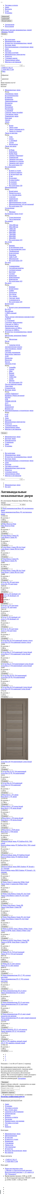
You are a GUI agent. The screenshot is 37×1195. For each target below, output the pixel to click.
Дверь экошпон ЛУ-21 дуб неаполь (13, 1031)
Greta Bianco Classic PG (9, 537)
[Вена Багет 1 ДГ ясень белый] (12, 806)
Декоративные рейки (12, 60)
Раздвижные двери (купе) (14, 214)
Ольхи (11, 139)
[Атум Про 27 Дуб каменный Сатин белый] (16, 652)
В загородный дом (15, 174)
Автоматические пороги (13, 347)
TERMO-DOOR (10, 401)
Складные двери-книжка (13, 322)
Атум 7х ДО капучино (9, 631)
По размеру (9, 221)
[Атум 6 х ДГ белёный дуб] (10, 594)
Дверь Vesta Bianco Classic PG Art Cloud (14, 919)
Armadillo (12, 367)
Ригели (7, 362)
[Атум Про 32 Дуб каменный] (11, 783)
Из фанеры (9, 97)
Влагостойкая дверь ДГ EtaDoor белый (14, 857)
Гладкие (12, 274)
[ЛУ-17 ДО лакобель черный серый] (14, 1041)
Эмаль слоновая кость (16, 129)
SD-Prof (7, 397)
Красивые (12, 255)
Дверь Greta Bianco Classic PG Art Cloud (15, 895)
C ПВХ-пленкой (10, 313)
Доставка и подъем (11, 52)
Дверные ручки (10, 364)
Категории (4, 1130)
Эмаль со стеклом (15, 131)
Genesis (11, 369)
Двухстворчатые (15, 219)
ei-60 (6, 416)
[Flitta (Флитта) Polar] (8, 524)
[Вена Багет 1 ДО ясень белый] (12, 818)
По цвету (8, 283)
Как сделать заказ (11, 1110)
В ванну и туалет (15, 170)
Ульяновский (13, 157)
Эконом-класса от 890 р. (13, 328)
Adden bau (12, 377)
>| (5, 1060)
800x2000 (12, 236)
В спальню (13, 182)
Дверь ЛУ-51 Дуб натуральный (12, 954)
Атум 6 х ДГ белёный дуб (10, 596)
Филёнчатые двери (11, 326)
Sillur (11, 371)
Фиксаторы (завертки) (13, 354)
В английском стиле (16, 247)
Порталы (8, 51)
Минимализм (13, 259)
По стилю (8, 242)
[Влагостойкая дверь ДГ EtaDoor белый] (15, 855)
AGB (7, 356)
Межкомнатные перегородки (15, 54)
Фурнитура (9, 1149)
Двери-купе (9, 1145)
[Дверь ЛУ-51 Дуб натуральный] (12, 952)
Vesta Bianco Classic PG (9, 561)
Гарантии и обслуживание (14, 1112)
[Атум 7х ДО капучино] (9, 629)
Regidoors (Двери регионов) (14, 395)
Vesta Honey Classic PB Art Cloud (12, 572)
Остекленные (9, 208)
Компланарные (14, 277)
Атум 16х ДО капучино (9, 584)
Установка (8, 13)
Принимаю (5, 1082)
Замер (7, 7)
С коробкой (9, 110)
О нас (7, 11)
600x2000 (12, 232)
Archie (11, 379)
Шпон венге (13, 200)
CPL (6, 315)
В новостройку (14, 180)
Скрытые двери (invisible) (14, 112)
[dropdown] (1, 2)
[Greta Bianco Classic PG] (10, 535)
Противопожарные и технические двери (19, 47)
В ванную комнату (15, 172)
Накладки (8, 360)
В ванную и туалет (11, 1139)
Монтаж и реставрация (13, 62)
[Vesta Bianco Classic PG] (10, 559)
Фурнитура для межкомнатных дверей (18, 43)
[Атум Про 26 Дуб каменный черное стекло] (17, 640)
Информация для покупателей (11, 1100)
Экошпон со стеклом (16, 161)
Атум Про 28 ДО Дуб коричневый (13, 677)
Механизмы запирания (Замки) (16, 335)
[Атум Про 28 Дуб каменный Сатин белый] (16, 687)
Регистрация (9, 26)
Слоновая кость (14, 300)
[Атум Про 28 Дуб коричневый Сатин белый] (14, 760)
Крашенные (9, 99)
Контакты (8, 9)
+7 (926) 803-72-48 (7, 69)
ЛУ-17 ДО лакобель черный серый (13, 1043)
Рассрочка (8, 1119)
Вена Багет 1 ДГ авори (9, 796)
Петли (7, 341)
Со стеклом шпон (15, 195)
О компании (9, 442)
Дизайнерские (14, 251)
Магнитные (13, 339)
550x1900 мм (13, 225)
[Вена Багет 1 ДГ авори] (9, 795)
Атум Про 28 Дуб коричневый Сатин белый (16, 761)
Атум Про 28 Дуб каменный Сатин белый (15, 689)
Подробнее (22, 1078)
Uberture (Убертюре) (16, 155)
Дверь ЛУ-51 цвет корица (10, 965)
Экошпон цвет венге (16, 163)
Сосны (11, 142)
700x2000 (12, 234)
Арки (7, 49)
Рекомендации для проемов (14, 1121)
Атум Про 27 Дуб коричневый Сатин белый (16, 666)
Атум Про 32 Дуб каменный (11, 785)
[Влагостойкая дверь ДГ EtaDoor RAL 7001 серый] (18, 843)
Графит (11, 290)
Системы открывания (12, 352)
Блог (6, 1125)
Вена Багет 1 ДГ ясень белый (11, 808)
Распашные (9, 107)
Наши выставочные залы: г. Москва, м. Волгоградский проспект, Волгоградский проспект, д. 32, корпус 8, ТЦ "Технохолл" (19, 1171)
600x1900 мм (13, 227)
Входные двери (10, 45)
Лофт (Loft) (13, 257)
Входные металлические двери (16, 1150)
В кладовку (13, 178)
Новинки (8, 105)
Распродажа (9, 109)
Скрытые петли (14, 345)
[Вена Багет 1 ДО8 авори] (10, 830)
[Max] (3, 71)
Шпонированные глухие (17, 202)
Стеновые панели (11, 58)
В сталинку (13, 184)
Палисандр (13, 292)
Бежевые (12, 287)
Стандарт (12, 197)
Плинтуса (8, 56)
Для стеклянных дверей (13, 349)
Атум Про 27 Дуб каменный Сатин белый (15, 654)
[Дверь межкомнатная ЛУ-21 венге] (13, 991)
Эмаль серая (13, 127)
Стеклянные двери (11, 114)
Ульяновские (13, 199)
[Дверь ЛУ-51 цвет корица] (10, 964)
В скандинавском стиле (17, 249)
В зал (11, 176)
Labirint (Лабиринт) (11, 394)
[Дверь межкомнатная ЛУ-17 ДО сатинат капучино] (18, 977)
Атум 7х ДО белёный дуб (10, 619)
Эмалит (7, 120)
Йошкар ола (9, 409)
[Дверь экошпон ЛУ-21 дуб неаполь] (14, 1029)
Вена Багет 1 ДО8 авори (9, 831)
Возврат (8, 1115)
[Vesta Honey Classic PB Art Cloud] (13, 570)
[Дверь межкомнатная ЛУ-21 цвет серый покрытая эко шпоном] (18, 1016)
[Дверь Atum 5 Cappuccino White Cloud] (15, 882)
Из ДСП (8, 309)
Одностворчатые (15, 217)
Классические (14, 253)
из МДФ (8, 319)
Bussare (11, 373)
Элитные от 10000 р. (12, 330)
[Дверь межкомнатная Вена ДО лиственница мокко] (18, 510)
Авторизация (9, 24)
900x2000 (12, 238)
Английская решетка (16, 268)
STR (6, 399)
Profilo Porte (13, 154)
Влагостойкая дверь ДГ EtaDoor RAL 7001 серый (18, 845)
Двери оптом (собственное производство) (19, 317)
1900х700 (12, 229)
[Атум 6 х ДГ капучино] (9, 605)
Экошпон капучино (16, 159)
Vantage (11, 375)
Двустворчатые (10, 1147)
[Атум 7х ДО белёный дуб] (10, 617)
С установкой (9, 320)
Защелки (8, 350)
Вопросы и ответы (11, 1117)
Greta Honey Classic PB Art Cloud (12, 549)
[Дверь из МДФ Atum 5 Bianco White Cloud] (16, 929)
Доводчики (9, 386)
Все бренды (9, 1152)
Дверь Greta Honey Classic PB (11, 907)
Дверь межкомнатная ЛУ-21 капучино (14, 1004)
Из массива (9, 1137)
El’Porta (11, 150)
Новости (8, 1127)
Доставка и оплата (11, 5)
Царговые (8, 118)
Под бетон (12, 294)
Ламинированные (11, 101)
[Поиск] (24, 479)
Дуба (11, 137)
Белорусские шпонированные (19, 307)
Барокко (12, 245)
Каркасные (13, 275)
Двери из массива (11, 133)
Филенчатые (13, 144)
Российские (9, 311)
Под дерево (13, 296)
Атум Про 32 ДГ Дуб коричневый (13, 773)
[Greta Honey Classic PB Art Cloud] (13, 547)
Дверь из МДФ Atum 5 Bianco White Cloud (15, 930)
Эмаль (7, 122)
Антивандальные (15, 270)
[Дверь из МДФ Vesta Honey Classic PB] (15, 940)
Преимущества (10, 1113)
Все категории (10, 39)
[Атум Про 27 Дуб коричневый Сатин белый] (17, 664)
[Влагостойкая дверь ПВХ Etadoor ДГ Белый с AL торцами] (18, 868)
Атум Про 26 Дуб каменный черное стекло (16, 642)
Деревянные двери (11, 94)
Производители (10, 440)
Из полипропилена (11, 95)
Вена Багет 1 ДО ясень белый (11, 820)
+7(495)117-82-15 (7, 68)
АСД (6, 403)
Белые (11, 125)
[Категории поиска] (1, 36)
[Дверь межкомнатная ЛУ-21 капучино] (15, 1002)
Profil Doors (13, 152)
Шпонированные (11, 187)
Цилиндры (9, 358)
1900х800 (12, 230)
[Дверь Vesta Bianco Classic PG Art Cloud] (15, 917)
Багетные (12, 272)
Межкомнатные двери (12, 41)
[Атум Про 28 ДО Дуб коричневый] (14, 675)
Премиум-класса (15, 193)
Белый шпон (13, 191)
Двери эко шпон (10, 146)
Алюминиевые (14, 266)
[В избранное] (10, 522)
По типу (8, 262)
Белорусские (9, 304)
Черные (11, 380)
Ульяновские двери (11, 116)
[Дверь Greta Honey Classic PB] (12, 905)
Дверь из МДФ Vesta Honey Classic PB (14, 942)
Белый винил (13, 289)
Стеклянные (9, 1143)
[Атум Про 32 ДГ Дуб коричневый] (13, 771)
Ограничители (10, 388)
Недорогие (9, 103)
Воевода (8, 405)
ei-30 (6, 414)
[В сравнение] (12, 522)
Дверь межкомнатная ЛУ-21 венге (13, 992)
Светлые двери (14, 298)
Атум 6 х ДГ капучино (9, 607)
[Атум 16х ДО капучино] (10, 582)
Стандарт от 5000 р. (12, 324)
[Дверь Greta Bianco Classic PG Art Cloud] (15, 894)
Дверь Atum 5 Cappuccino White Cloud (14, 884)
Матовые (12, 212)
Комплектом (13, 279)
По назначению (10, 167)
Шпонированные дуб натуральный (21, 204)
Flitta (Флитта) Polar (7, 526)
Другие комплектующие (13, 384)
